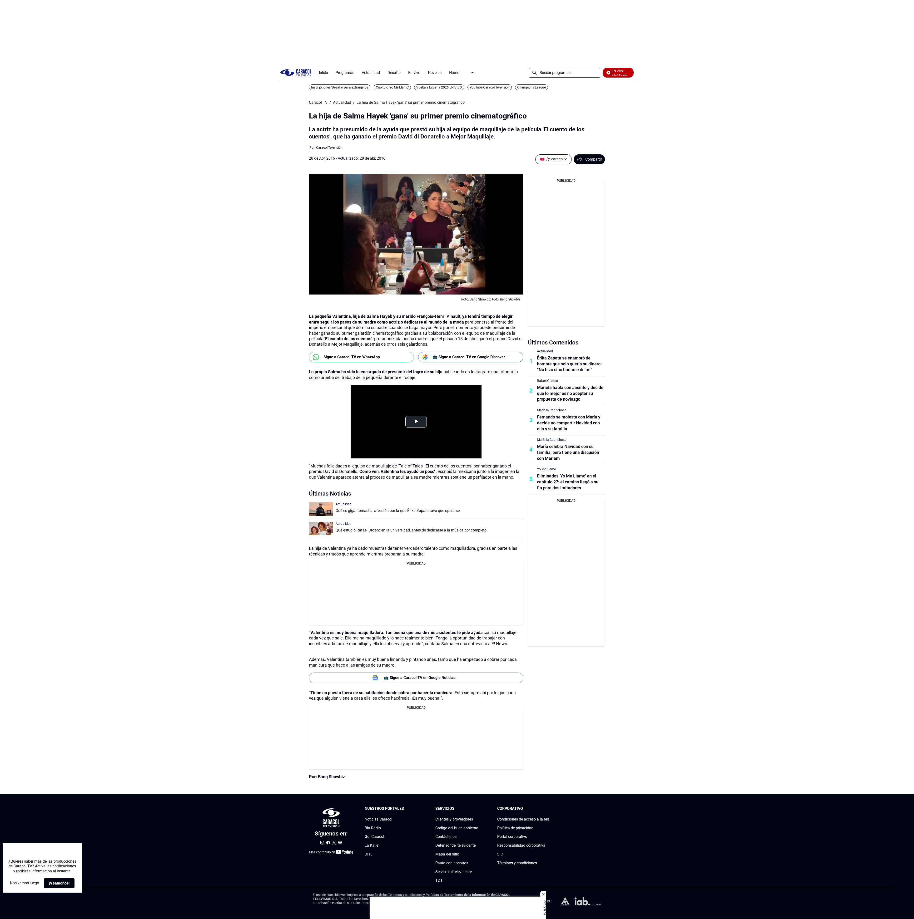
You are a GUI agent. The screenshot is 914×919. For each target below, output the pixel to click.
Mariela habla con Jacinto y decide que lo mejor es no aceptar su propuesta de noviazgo (570, 393)
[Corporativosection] (547, 808)
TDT (439, 880)
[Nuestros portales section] (405, 808)
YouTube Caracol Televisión (490, 87)
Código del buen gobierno (456, 828)
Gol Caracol (374, 836)
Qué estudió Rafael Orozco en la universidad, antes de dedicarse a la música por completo (411, 530)
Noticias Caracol (378, 819)
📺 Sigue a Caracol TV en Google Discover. (469, 357)
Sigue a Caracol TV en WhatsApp (351, 357)
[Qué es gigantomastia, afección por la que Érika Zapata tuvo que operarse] (321, 509)
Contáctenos (446, 836)
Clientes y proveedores (454, 819)
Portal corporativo (512, 836)
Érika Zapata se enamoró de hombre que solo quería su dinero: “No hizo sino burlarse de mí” (569, 363)
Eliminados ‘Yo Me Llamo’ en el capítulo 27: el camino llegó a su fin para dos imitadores (567, 481)
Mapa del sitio (447, 854)
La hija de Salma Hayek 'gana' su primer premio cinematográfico (411, 102)
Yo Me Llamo (546, 469)
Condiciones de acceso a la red (523, 819)
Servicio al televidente (453, 871)
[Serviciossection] (476, 808)
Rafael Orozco (547, 381)
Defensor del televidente (455, 845)
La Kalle (371, 845)
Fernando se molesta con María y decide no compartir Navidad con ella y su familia (568, 422)
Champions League (531, 87)
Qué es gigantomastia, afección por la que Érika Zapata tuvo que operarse (398, 510)
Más (472, 73)
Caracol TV (318, 102)
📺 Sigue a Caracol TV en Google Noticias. (420, 677)
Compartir (593, 159)
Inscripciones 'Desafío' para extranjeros (339, 87)
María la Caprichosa (551, 410)
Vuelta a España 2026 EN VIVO (439, 87)
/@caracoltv (556, 159)
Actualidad (342, 102)
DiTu (369, 854)
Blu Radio (373, 828)
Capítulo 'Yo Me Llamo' (392, 87)
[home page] (295, 72)
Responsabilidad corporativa (521, 845)
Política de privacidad (515, 828)
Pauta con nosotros (451, 862)
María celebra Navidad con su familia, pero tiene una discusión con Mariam (568, 452)
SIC (500, 854)
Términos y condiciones (517, 862)
